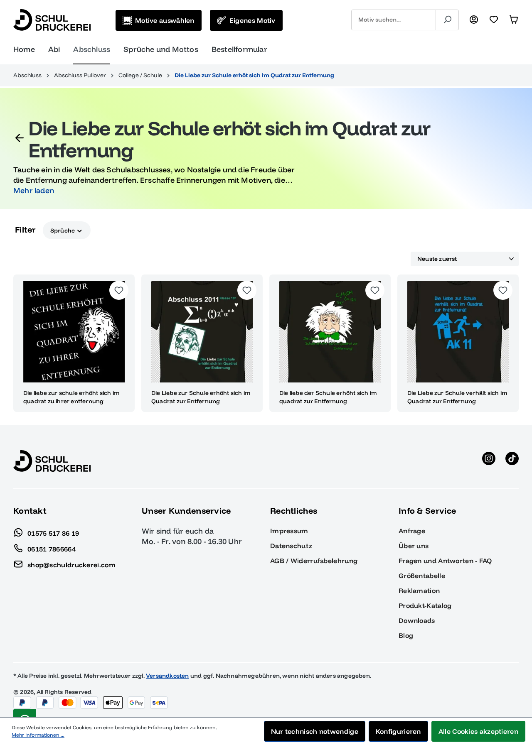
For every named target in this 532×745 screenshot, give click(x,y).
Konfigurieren (398, 731)
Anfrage (412, 531)
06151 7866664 (51, 548)
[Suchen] (447, 20)
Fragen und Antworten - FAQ (445, 560)
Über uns (414, 546)
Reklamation (419, 590)
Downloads (417, 620)
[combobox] (393, 20)
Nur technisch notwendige (314, 731)
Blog (406, 635)
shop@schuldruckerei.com (71, 564)
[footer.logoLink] (52, 460)
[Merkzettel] (494, 20)
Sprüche (63, 230)
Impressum (289, 531)
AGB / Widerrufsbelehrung (313, 560)
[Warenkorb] (514, 20)
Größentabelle (422, 575)
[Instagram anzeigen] (488, 461)
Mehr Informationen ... (38, 735)
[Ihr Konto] (474, 20)
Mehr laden (33, 190)
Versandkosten (167, 675)
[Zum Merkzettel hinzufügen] (118, 290)
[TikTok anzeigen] (512, 461)
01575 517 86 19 (53, 533)
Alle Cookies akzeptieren (478, 731)
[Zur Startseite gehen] (52, 20)
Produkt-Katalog (425, 605)
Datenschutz (291, 546)
